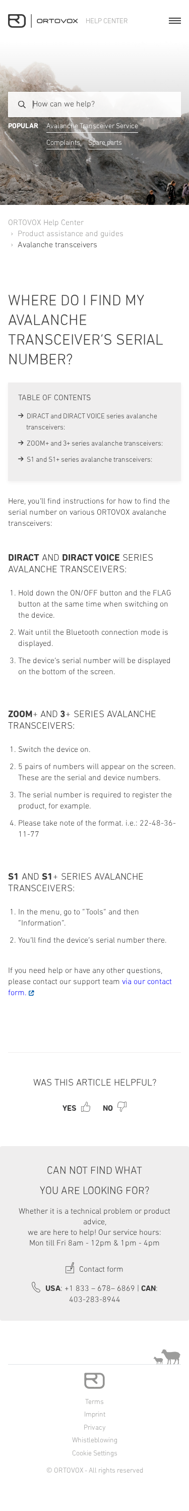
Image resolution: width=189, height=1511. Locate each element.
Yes (69, 1109)
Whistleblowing (94, 1440)
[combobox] (94, 104)
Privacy (95, 1428)
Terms (94, 1402)
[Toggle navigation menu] (175, 20)
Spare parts (105, 143)
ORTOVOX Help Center (46, 223)
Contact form (100, 1270)
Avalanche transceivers (57, 245)
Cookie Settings (94, 1454)
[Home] (43, 21)
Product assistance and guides (70, 234)
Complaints (63, 143)
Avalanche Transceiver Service (92, 126)
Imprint (94, 1415)
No (108, 1109)
